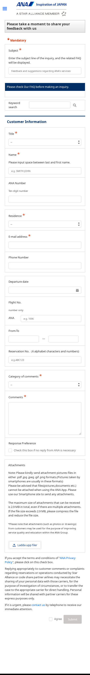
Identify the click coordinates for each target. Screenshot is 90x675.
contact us (38, 605)
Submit (72, 619)
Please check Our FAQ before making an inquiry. (38, 87)
